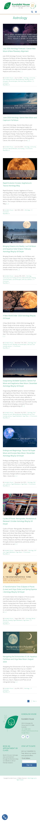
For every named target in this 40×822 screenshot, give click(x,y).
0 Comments (29, 148)
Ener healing (6, 79)
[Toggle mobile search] (32, 12)
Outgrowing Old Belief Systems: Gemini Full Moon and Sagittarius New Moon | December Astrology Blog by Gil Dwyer (20, 383)
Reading (27, 79)
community (32, 78)
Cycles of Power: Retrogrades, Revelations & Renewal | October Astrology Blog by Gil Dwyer (19, 521)
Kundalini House (9, 78)
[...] (21, 71)
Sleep (24, 81)
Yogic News (26, 416)
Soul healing (21, 148)
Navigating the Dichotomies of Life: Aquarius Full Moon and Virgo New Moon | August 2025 (20, 659)
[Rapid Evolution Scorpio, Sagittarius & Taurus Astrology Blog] (20, 169)
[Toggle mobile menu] (36, 12)
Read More (6, 85)
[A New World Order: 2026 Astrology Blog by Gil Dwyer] (20, 301)
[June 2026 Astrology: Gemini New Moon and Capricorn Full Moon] (20, 103)
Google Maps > (25, 733)
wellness (29, 81)
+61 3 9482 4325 (25, 729)
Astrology (26, 78)
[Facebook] (23, 736)
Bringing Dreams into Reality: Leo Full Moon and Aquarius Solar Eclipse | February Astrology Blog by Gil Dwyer (19, 249)
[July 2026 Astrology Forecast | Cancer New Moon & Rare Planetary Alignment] (20, 34)
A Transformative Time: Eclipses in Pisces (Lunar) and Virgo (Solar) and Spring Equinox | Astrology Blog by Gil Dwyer (20, 589)
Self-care (20, 81)
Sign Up (29, 765)
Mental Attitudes (20, 79)
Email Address (26, 758)
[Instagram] (27, 736)
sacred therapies (13, 81)
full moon (12, 79)
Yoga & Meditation (17, 416)
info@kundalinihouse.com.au (29, 731)
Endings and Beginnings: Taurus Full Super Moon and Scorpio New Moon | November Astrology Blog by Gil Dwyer (19, 453)
